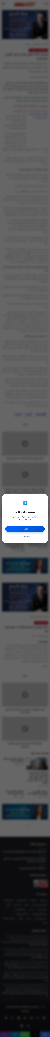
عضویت (25, 529)
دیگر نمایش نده (25, 536)
